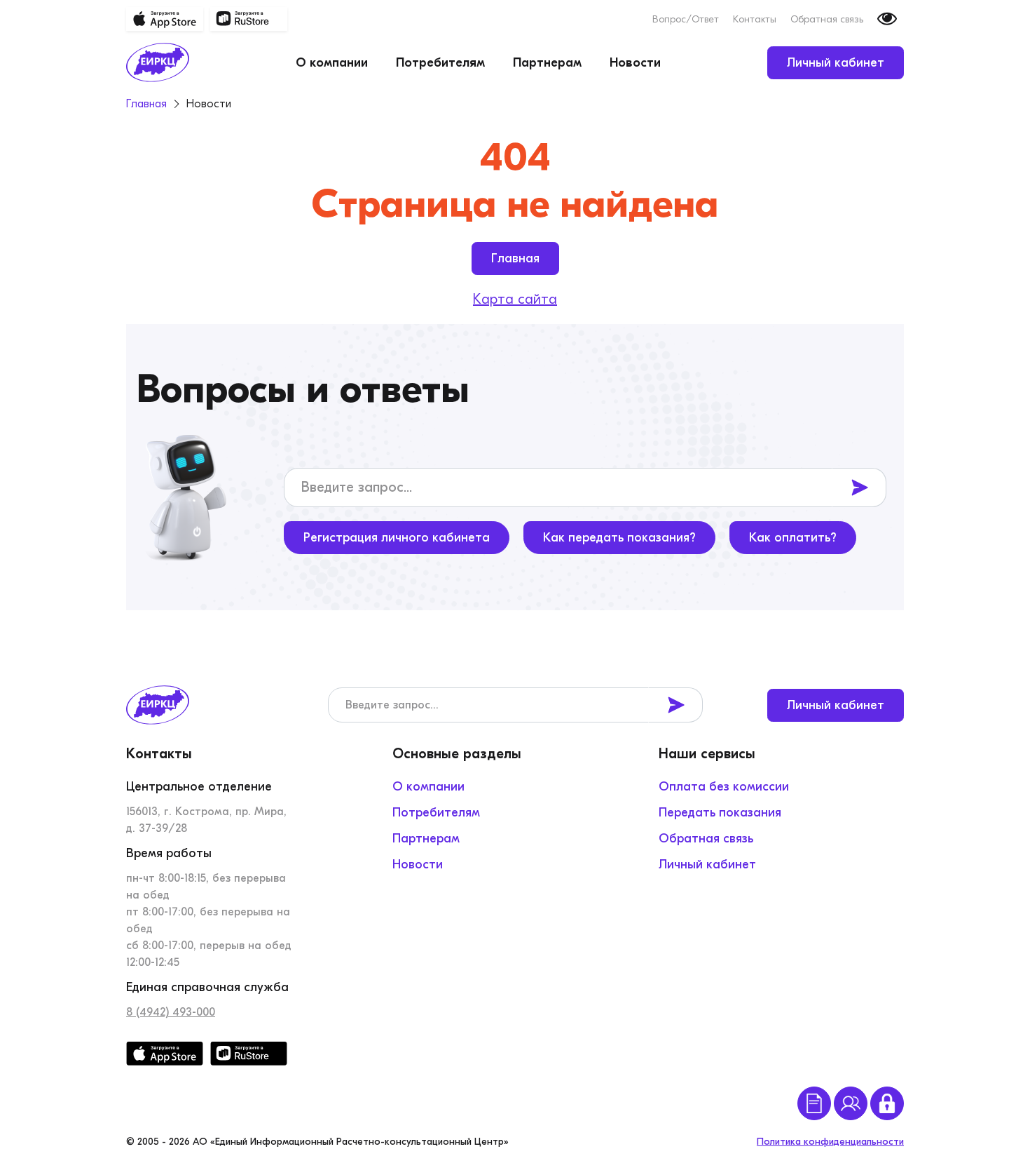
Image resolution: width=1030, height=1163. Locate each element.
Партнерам (547, 62)
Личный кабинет (835, 62)
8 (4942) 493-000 (170, 1012)
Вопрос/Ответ (685, 19)
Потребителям (440, 62)
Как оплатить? (793, 537)
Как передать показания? (619, 537)
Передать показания (720, 812)
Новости (635, 62)
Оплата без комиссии (724, 786)
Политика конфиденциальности (830, 1142)
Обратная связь (826, 19)
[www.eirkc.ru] (157, 62)
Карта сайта (515, 299)
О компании (332, 62)
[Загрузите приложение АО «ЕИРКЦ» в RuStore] (248, 19)
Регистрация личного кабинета (396, 537)
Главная (515, 258)
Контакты (754, 19)
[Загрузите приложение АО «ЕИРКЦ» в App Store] (164, 19)
